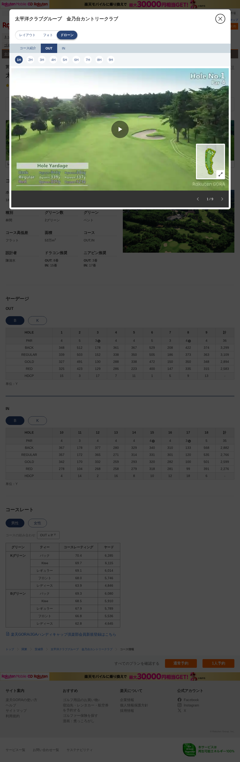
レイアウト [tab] (27, 35)
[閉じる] (220, 18)
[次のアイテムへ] (222, 199)
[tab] (28, 48)
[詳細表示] (220, 174)
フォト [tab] (48, 35)
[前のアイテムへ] (198, 199)
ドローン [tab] (67, 35)
